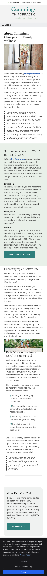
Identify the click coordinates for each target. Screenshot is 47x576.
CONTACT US (18, 526)
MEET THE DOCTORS (19, 254)
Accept (23, 572)
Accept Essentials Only (23, 567)
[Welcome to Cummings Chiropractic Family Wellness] (23, 18)
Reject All (23, 561)
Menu (8, 24)
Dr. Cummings (18, 159)
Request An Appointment (31, 2)
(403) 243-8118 (15, 2)
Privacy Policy (25, 555)
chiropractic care (32, 73)
